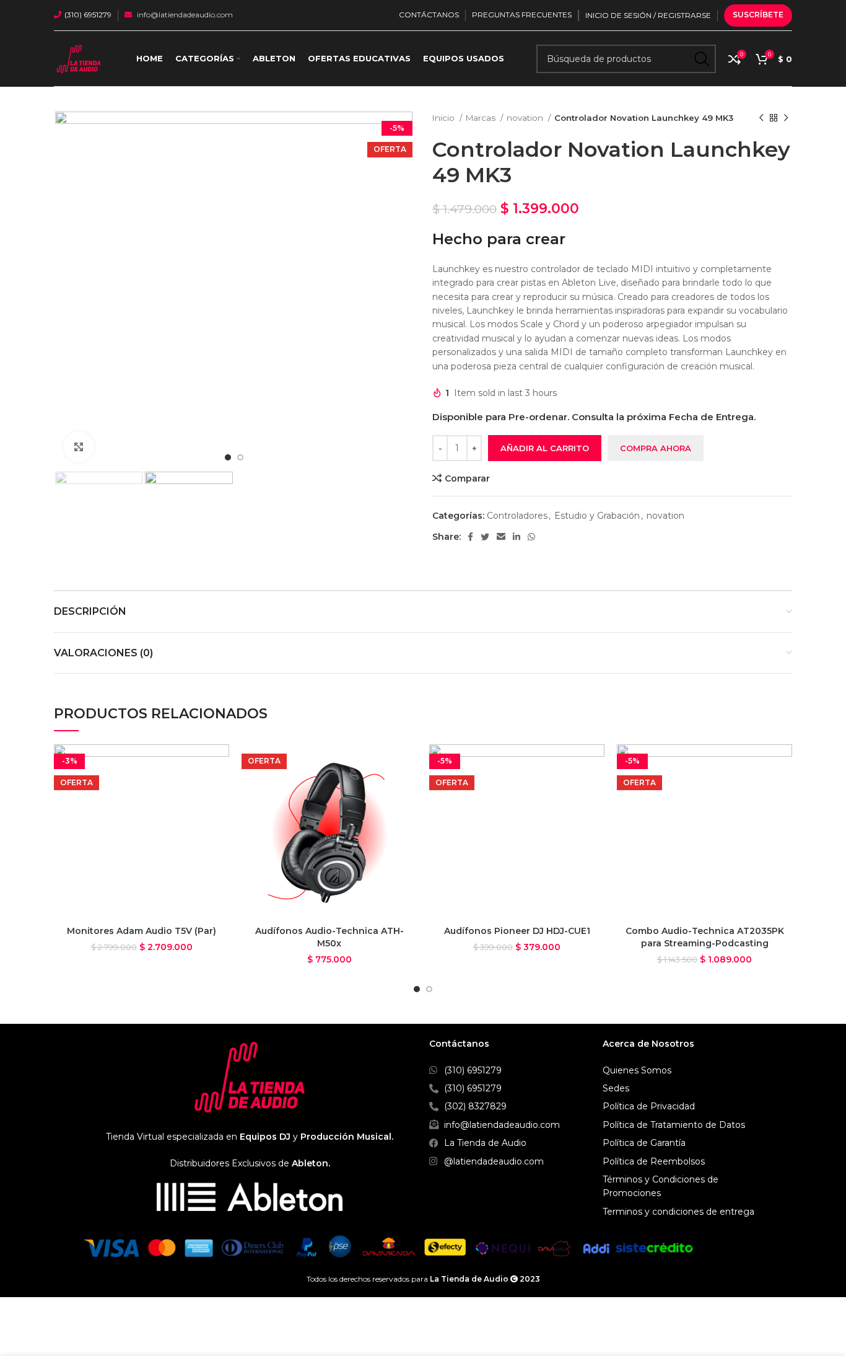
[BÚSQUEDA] (701, 59)
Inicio (444, 118)
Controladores (517, 515)
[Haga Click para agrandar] (78, 446)
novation (526, 118)
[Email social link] (501, 537)
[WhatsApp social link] (531, 537)
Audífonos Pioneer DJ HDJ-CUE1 (517, 930)
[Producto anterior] (761, 118)
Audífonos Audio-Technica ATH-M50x (329, 937)
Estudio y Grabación (597, 515)
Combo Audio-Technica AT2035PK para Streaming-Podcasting (705, 937)
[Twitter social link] (485, 537)
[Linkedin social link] (516, 537)
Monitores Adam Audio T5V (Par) (141, 930)
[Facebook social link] (470, 537)
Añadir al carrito (544, 448)
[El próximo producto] (786, 118)
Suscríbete (758, 14)
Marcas (481, 118)
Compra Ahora (655, 448)
